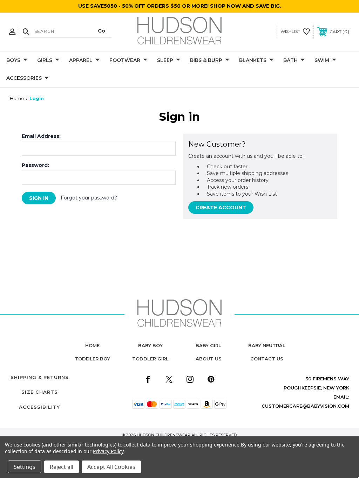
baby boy (150, 345)
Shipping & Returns (40, 377)
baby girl (208, 345)
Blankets (252, 60)
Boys (13, 60)
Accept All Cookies (111, 467)
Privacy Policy (108, 451)
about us (209, 358)
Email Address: (41, 136)
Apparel (81, 60)
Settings (24, 467)
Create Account (221, 207)
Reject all (61, 467)
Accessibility (39, 407)
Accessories (24, 78)
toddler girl (150, 358)
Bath (290, 60)
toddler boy (92, 358)
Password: (35, 165)
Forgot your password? (89, 198)
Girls (44, 60)
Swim (321, 60)
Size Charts (39, 392)
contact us (266, 358)
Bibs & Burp (206, 60)
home (92, 345)
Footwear (124, 60)
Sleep (165, 60)
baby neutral (266, 345)
